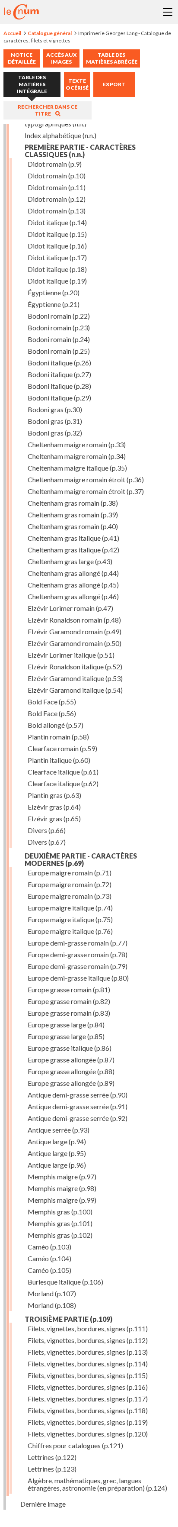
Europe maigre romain (69, 872)
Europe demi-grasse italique (78, 978)
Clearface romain (62, 748)
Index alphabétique (60, 135)
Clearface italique (63, 772)
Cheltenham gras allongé (73, 573)
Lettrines (52, 1457)
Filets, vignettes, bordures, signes (88, 1328)
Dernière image (43, 1504)
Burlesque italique (65, 1282)
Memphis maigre (62, 1176)
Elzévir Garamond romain (74, 631)
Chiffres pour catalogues (75, 1445)
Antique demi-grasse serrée (77, 1095)
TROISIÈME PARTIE (68, 1319)
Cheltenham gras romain (73, 503)
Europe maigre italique (70, 908)
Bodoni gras (55, 409)
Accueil (12, 33)
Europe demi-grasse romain (77, 943)
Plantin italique (59, 760)
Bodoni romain (59, 316)
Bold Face (52, 701)
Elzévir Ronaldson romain (74, 620)
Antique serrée (58, 1130)
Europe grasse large (66, 1024)
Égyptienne (53, 292)
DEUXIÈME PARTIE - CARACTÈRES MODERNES (81, 859)
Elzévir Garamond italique (75, 678)
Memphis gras (60, 1211)
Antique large (57, 1141)
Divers (47, 830)
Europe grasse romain (69, 989)
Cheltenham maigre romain (77, 444)
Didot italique (57, 222)
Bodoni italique (59, 362)
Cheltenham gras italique (73, 538)
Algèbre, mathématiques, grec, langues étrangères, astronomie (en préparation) (97, 1484)
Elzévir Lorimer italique (71, 655)
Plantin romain (58, 737)
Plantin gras (54, 795)
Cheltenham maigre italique (77, 468)
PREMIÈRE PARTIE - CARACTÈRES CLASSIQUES (80, 150)
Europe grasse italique (69, 1048)
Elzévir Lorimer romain (70, 608)
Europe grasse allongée (71, 1060)
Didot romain (55, 164)
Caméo (49, 1247)
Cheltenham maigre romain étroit (86, 479)
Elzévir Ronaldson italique (75, 666)
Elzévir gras (54, 807)
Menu (168, 12)
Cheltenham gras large (70, 561)
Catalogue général (50, 33)
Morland (52, 1293)
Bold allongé (55, 725)
